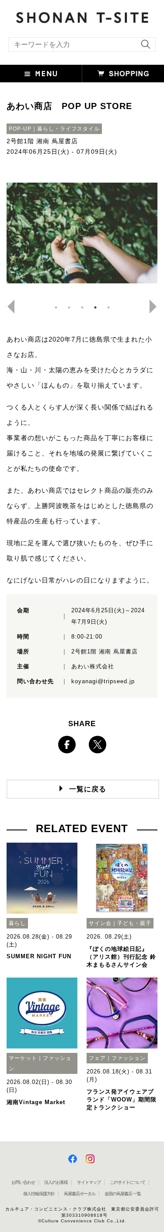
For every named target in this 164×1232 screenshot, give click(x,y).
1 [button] (56, 307)
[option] (82, 233)
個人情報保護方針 (39, 1193)
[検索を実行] (143, 47)
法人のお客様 (56, 1182)
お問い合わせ (23, 1182)
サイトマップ (89, 1182)
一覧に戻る (87, 789)
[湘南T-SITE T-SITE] (82, 16)
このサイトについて (127, 1182)
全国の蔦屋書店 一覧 (123, 1193)
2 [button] (69, 307)
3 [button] (82, 307)
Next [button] (157, 307)
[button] (41, 73)
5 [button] (108, 307)
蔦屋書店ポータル (79, 1193)
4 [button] (95, 307)
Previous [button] (7, 307)
